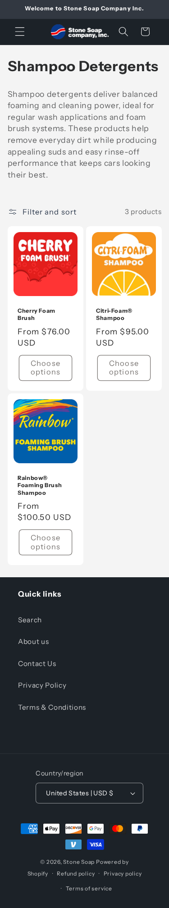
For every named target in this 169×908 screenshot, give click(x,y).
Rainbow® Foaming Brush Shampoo (40, 485)
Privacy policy (123, 873)
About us (33, 641)
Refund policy (76, 873)
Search (30, 620)
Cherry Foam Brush (36, 314)
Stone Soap (79, 861)
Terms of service (89, 888)
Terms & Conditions (52, 707)
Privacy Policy (42, 685)
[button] (20, 31)
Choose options (45, 368)
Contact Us (37, 663)
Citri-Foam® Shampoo (114, 314)
